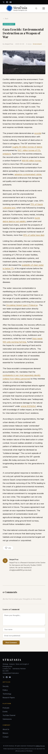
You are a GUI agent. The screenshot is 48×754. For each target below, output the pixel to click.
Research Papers (9, 697)
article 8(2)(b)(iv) (28, 406)
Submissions (7, 719)
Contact (5, 737)
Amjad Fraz (9, 44)
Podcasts (6, 708)
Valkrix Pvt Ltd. (40, 746)
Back (6, 18)
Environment (37, 44)
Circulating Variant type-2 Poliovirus (22, 305)
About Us (6, 729)
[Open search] (36, 8)
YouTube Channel (9, 715)
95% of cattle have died (33, 235)
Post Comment (11, 642)
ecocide (37, 133)
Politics (5, 690)
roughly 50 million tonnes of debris (27, 147)
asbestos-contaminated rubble (28, 174)
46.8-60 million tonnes (31, 160)
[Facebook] (7, 2)
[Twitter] (3, 677)
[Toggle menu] (43, 8)
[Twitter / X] (4, 2)
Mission (5, 733)
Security (6, 686)
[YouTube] (10, 2)
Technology (7, 694)
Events (5, 711)
